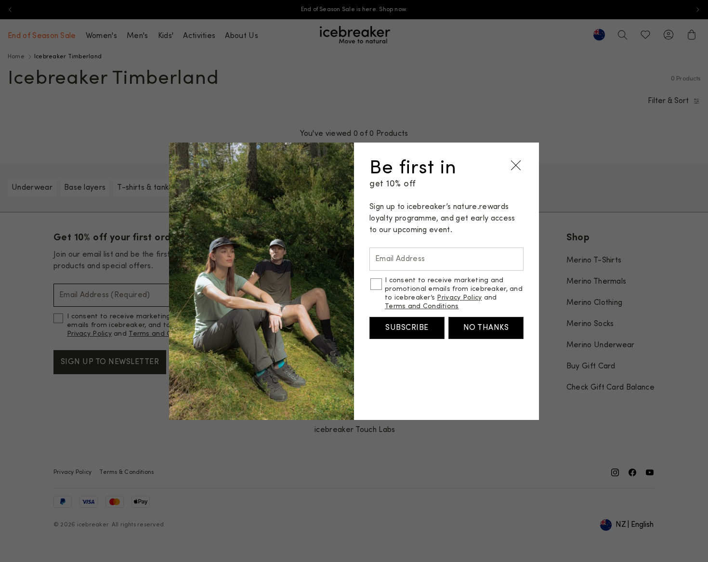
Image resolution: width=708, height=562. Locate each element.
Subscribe (406, 328)
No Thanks (486, 328)
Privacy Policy (459, 298)
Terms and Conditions (422, 306)
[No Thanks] (516, 165)
